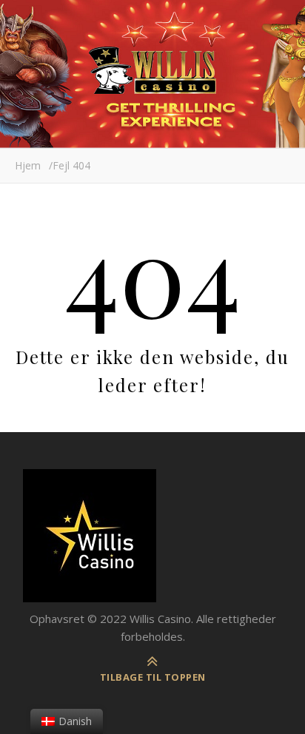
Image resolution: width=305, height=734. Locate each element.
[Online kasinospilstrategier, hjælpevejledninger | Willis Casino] (152, 535)
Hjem (28, 165)
